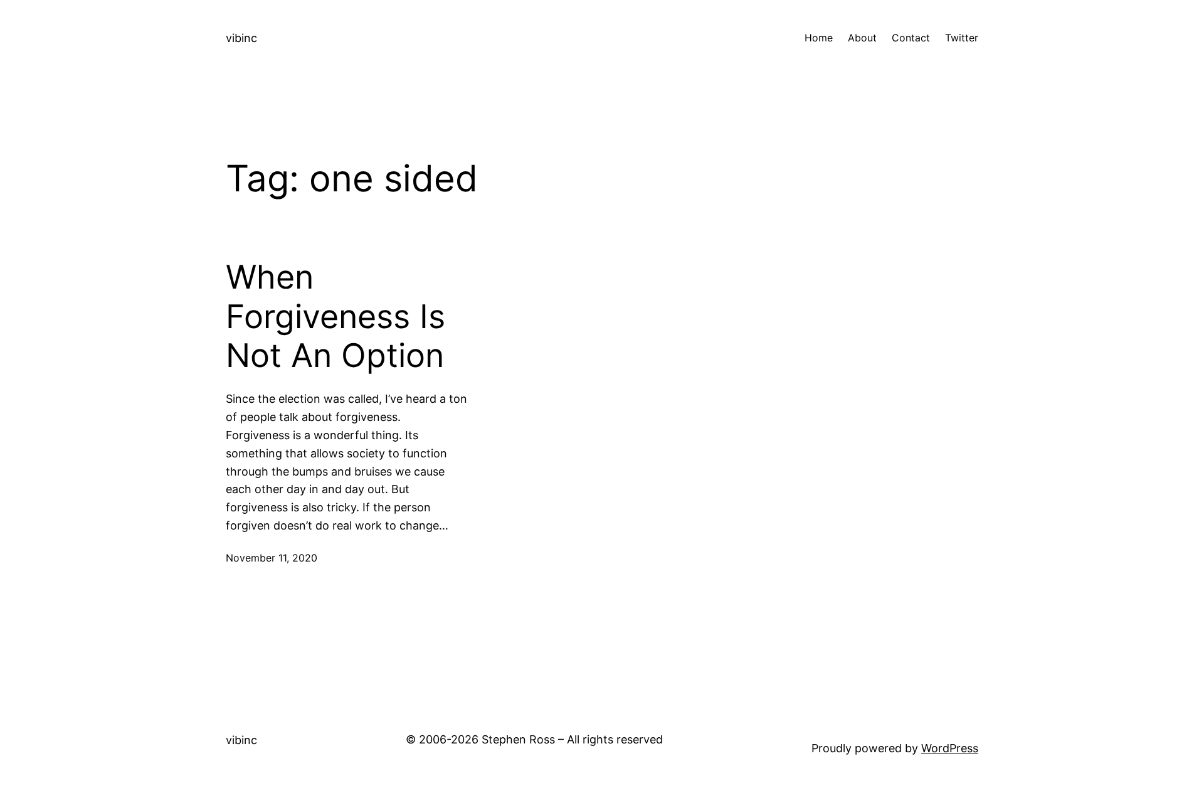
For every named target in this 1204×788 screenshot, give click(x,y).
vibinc (241, 38)
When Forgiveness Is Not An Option (335, 316)
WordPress (949, 748)
